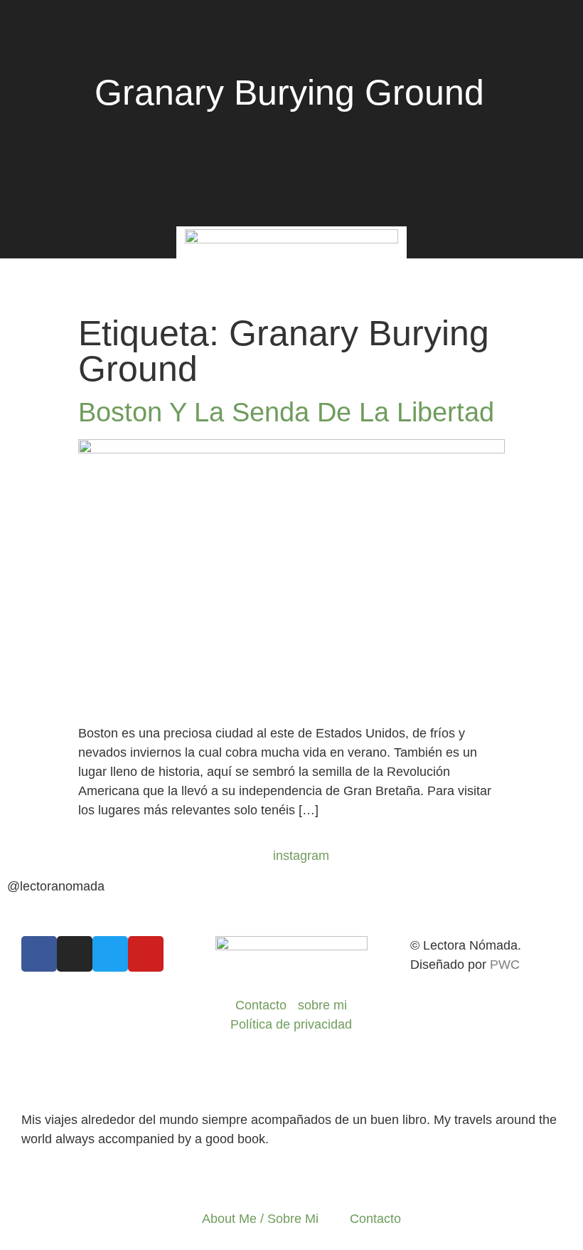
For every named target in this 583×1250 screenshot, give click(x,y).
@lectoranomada (56, 886)
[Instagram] (74, 954)
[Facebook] (39, 954)
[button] (33, 278)
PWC (505, 964)
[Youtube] (146, 954)
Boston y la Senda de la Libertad (286, 412)
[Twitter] (110, 954)
